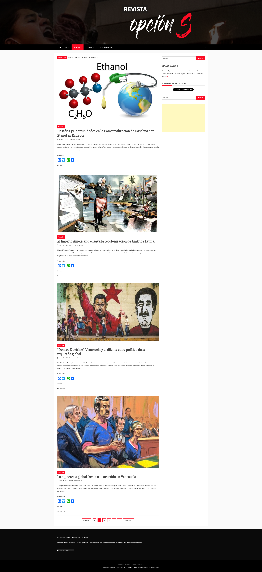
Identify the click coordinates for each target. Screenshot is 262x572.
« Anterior (86, 520)
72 (120, 520)
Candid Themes (153, 567)
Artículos (77, 47)
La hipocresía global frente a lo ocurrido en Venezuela (96, 477)
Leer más (59, 165)
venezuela (63, 275)
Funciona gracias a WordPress (114, 567)
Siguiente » (128, 520)
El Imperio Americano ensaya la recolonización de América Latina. (106, 241)
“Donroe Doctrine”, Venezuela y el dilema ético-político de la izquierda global (101, 351)
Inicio (67, 47)
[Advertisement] (183, 118)
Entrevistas (90, 47)
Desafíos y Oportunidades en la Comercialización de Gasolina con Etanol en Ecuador (105, 133)
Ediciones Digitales (106, 47)
